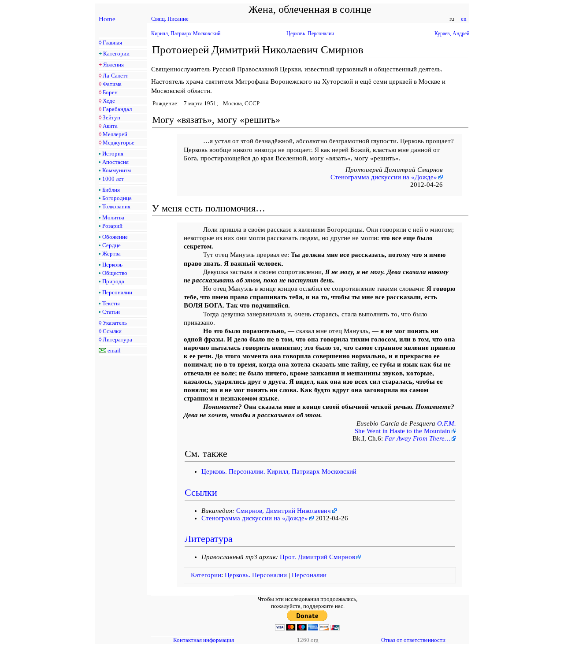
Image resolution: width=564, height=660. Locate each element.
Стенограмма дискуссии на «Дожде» (383, 177)
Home (107, 18)
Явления (113, 64)
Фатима (112, 84)
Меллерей (115, 134)
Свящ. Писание (170, 18)
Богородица (117, 198)
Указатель (115, 322)
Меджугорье (118, 142)
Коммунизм (116, 170)
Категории (116, 53)
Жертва (111, 253)
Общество (114, 273)
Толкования (116, 206)
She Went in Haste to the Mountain (402, 430)
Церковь (112, 264)
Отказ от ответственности (413, 640)
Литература (117, 339)
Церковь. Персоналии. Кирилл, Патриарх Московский (278, 471)
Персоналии (117, 292)
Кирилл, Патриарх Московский (185, 33)
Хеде (109, 100)
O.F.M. (446, 423)
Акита (110, 125)
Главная (112, 42)
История (112, 153)
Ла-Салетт (115, 75)
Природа (113, 281)
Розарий (112, 225)
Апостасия (115, 162)
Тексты (111, 303)
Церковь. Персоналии (310, 33)
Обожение (115, 237)
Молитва (113, 217)
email (114, 350)
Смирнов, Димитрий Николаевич (283, 510)
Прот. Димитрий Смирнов (317, 556)
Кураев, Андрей (451, 33)
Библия (111, 189)
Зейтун (111, 117)
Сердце (111, 245)
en (464, 18)
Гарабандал (117, 109)
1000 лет (113, 178)
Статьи (111, 311)
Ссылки (112, 331)
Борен (110, 92)
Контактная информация (203, 640)
